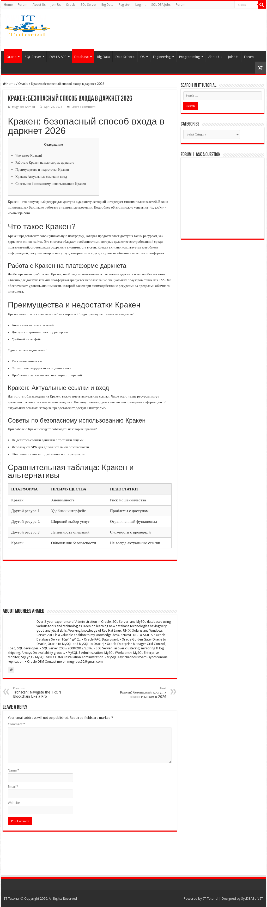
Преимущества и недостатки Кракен (42, 169)
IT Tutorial (210, 898)
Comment (16, 724)
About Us (39, 5)
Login (139, 5)
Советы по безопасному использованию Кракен (50, 184)
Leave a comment (83, 107)
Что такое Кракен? (29, 155)
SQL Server (88, 5)
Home (8, 5)
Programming (189, 57)
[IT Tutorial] (27, 25)
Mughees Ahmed (23, 107)
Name (13, 770)
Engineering (162, 57)
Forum (22, 5)
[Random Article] (260, 68)
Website (14, 803)
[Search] (262, 5)
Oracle (70, 5)
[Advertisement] (170, 29)
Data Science (125, 57)
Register (124, 5)
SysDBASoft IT (252, 898)
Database (81, 57)
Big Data (107, 5)
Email (13, 787)
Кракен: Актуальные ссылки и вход (41, 177)
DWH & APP (58, 57)
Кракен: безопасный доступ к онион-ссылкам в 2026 (143, 693)
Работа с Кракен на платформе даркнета (44, 162)
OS (142, 57)
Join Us (56, 5)
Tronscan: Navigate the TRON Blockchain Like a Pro (37, 692)
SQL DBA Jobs (161, 5)
